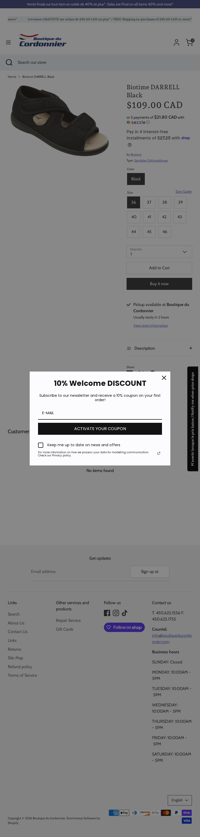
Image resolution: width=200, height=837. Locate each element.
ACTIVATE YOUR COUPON (100, 429)
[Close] (164, 378)
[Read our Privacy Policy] (159, 453)
